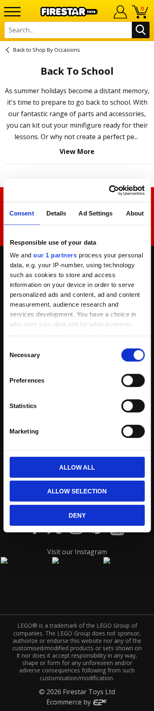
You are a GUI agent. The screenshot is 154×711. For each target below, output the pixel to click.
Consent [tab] (21, 212)
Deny (77, 514)
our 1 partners (55, 255)
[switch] (133, 380)
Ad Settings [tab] (95, 212)
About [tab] (135, 212)
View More (77, 151)
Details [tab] (56, 212)
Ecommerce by (69, 701)
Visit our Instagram (77, 551)
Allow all (77, 466)
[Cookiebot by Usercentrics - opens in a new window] (110, 190)
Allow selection (77, 491)
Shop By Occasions (56, 49)
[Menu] (12, 12)
